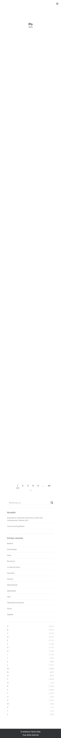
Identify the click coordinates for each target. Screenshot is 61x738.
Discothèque (12, 549)
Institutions (23, 460)
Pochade (24, 100)
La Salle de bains (13, 567)
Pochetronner (27, 308)
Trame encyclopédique (15, 526)
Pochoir (23, 402)
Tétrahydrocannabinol (15, 603)
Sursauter (10, 573)
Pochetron (24, 284)
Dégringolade (12, 585)
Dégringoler (11, 591)
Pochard (23, 131)
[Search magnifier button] (52, 503)
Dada (9, 555)
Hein (9, 597)
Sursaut (10, 579)
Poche (22, 155)
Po (21, 49)
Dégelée (10, 615)
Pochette (24, 332)
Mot (20, 160)
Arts (20, 407)
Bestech (10, 544)
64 (49, 485)
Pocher (22, 239)
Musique (21, 337)
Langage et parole (25, 105)
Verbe (25, 244)
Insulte (21, 136)
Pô (20, 44)
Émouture (11, 561)
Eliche (9, 609)
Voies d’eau (28, 49)
